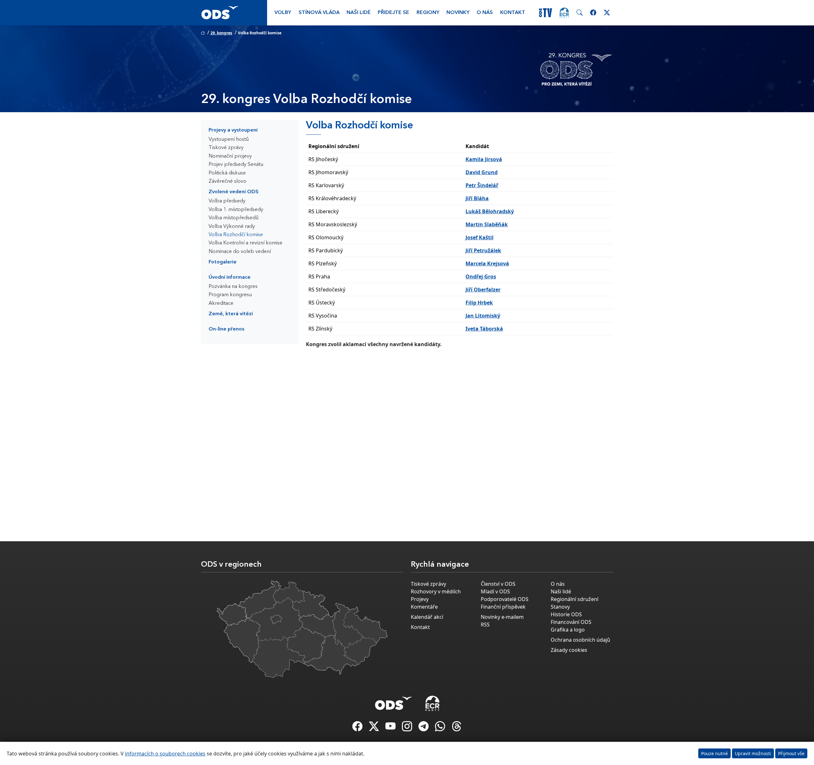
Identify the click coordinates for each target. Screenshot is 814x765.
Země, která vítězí (231, 314)
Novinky (458, 12)
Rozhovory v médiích (436, 591)
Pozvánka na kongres (233, 286)
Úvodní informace (230, 277)
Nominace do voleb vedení (240, 251)
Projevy (420, 599)
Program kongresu (230, 294)
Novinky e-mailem (502, 616)
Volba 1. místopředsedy (236, 209)
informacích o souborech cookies (165, 753)
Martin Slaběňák (487, 224)
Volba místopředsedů (234, 218)
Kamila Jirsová (484, 159)
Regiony (428, 12)
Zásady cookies (569, 649)
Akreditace (221, 303)
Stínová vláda (319, 12)
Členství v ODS (498, 583)
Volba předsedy (227, 201)
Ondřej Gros (481, 276)
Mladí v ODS (495, 591)
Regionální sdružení (574, 599)
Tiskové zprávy (226, 147)
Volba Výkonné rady (232, 226)
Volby (282, 12)
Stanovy (560, 606)
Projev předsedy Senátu (236, 164)
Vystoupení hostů (229, 139)
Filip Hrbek (479, 302)
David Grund (482, 172)
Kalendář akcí (427, 616)
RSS (485, 624)
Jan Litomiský (483, 315)
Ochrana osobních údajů (580, 639)
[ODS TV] (391, 728)
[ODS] (394, 701)
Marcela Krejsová (487, 263)
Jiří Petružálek (483, 250)
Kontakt (512, 12)
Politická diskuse (227, 173)
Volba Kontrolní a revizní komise (245, 243)
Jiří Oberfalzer (483, 289)
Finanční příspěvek (503, 606)
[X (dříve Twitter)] (374, 728)
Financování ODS (571, 621)
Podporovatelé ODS (504, 599)
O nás (485, 12)
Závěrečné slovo (227, 181)
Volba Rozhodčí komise (236, 234)
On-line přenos (226, 329)
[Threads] (457, 728)
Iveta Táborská (484, 328)
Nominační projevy (230, 156)
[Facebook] (358, 728)
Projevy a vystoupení (233, 130)
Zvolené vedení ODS (234, 192)
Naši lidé (359, 12)
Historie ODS (566, 614)
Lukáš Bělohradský (490, 211)
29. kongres (221, 33)
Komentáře (424, 606)
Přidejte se (393, 12)
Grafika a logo (568, 629)
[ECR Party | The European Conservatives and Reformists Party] (564, 12)
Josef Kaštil (479, 237)
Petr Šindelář (482, 185)
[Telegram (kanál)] (424, 728)
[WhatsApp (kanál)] (440, 728)
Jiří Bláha (477, 198)
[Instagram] (407, 728)
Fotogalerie (223, 262)
